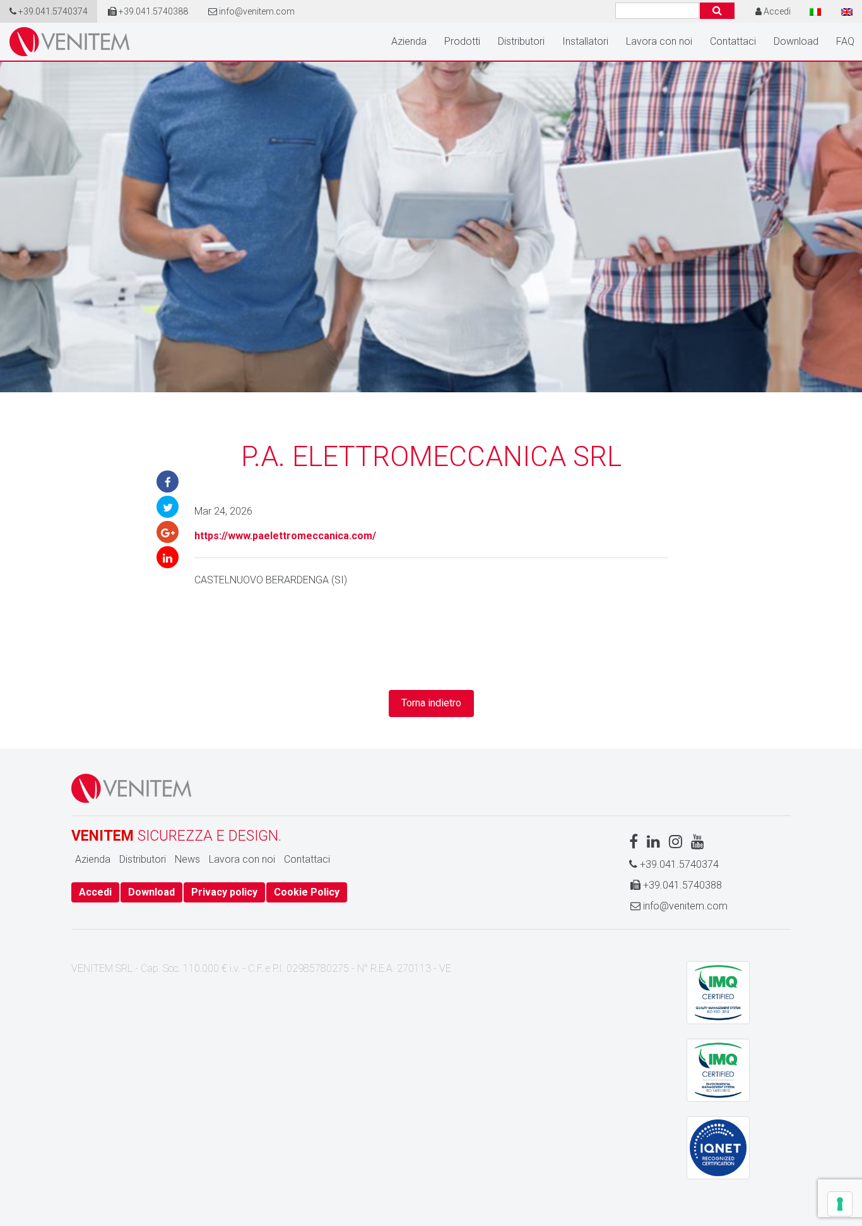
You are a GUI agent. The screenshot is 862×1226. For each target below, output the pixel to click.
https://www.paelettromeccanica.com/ (285, 536)
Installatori (585, 41)
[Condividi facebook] (167, 481)
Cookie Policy (306, 892)
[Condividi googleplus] (167, 532)
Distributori (521, 41)
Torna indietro (431, 703)
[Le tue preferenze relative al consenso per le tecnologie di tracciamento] (840, 1204)
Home (69, 41)
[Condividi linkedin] (167, 557)
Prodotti (462, 41)
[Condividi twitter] (167, 507)
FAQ (845, 41)
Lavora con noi (659, 41)
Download (796, 41)
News (187, 859)
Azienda (409, 41)
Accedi (95, 892)
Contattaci (733, 41)
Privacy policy (224, 892)
